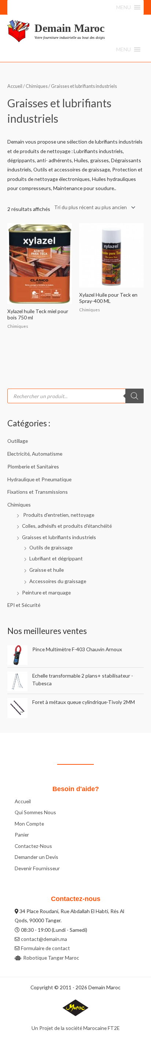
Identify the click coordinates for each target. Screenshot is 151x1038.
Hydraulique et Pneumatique (39, 479)
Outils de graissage (51, 547)
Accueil (14, 86)
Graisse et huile (46, 570)
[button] (123, 7)
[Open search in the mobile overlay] (75, 396)
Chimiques (19, 504)
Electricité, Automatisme (34, 454)
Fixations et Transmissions (37, 492)
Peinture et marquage (46, 592)
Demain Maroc (69, 28)
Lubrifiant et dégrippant (56, 558)
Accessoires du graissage (57, 581)
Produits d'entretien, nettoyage (58, 515)
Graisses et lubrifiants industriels (59, 537)
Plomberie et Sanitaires (33, 466)
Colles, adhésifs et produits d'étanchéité (67, 526)
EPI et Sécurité (23, 605)
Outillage (17, 441)
